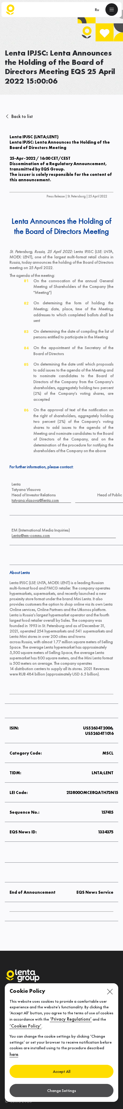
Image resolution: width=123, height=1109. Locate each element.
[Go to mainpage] (10, 9)
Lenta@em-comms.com (31, 535)
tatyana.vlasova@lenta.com (35, 500)
